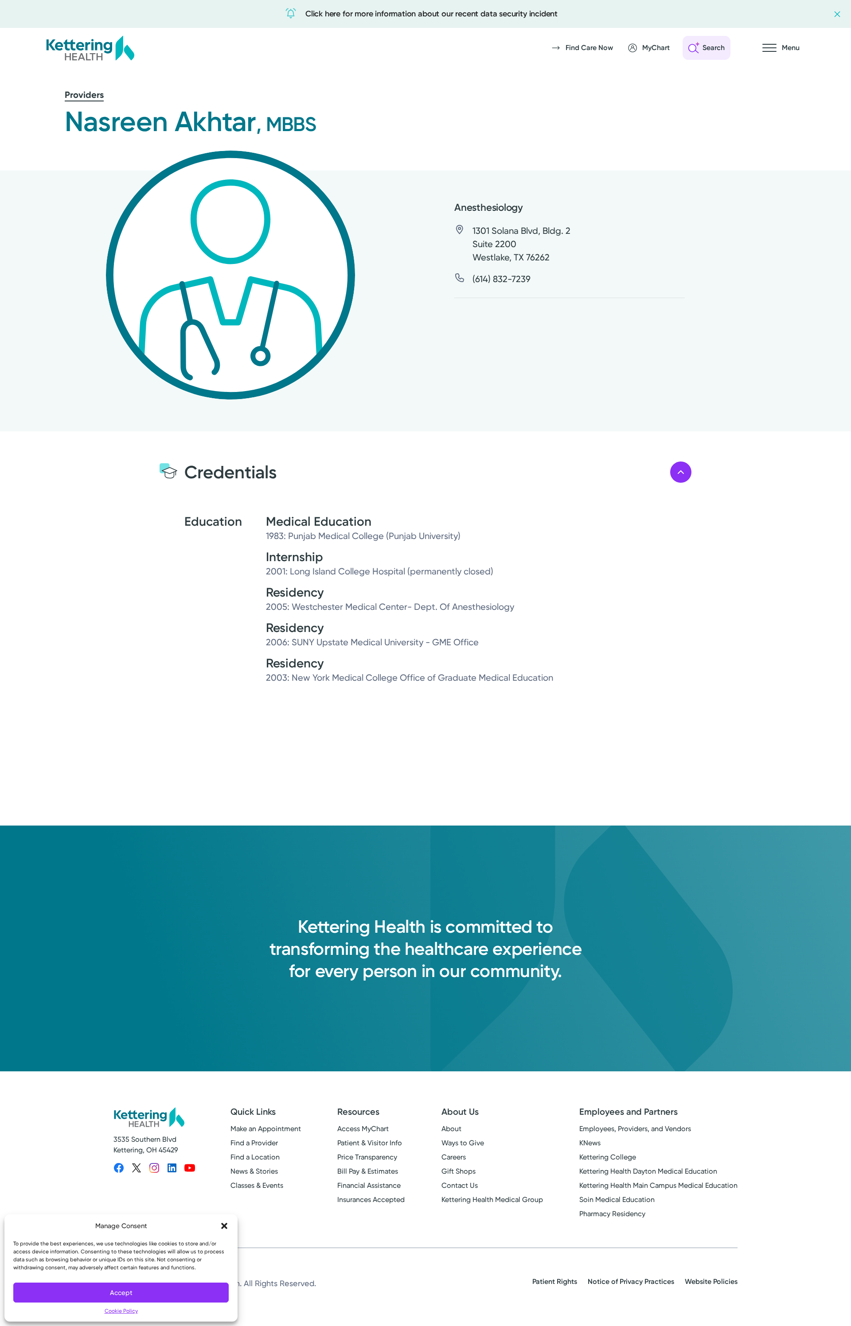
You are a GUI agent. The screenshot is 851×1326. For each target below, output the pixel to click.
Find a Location (255, 1157)
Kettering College (607, 1157)
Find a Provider (254, 1143)
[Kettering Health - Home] (90, 48)
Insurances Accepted (371, 1199)
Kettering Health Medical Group (492, 1199)
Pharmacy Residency (612, 1214)
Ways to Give (462, 1143)
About (451, 1128)
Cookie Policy (121, 1311)
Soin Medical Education (617, 1199)
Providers (84, 94)
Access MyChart (363, 1128)
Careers (453, 1157)
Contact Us (459, 1185)
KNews (590, 1143)
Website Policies (711, 1281)
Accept (121, 1293)
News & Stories (254, 1171)
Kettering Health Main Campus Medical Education (658, 1185)
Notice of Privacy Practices (631, 1281)
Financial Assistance (369, 1185)
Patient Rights (554, 1281)
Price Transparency (367, 1157)
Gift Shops (458, 1171)
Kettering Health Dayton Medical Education (648, 1171)
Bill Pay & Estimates (367, 1171)
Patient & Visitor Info (369, 1143)
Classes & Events (256, 1185)
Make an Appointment (265, 1128)
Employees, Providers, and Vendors (635, 1128)
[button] (224, 1225)
